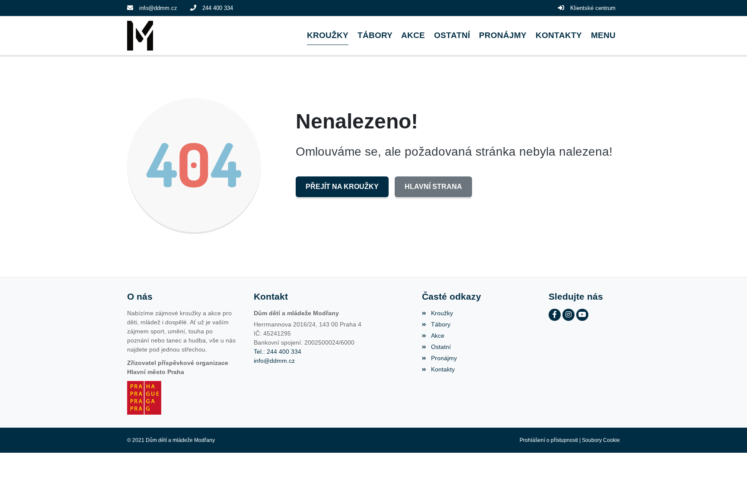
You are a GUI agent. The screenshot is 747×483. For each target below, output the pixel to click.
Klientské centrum (593, 8)
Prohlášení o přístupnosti (549, 440)
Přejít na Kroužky (342, 186)
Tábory (440, 324)
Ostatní (440, 346)
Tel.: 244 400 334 (277, 351)
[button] (603, 35)
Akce (437, 335)
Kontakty (442, 369)
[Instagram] (568, 315)
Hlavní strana (433, 186)
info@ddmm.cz (158, 8)
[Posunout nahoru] (727, 463)
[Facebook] (555, 315)
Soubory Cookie (601, 440)
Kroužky (442, 313)
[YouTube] (582, 315)
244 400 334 (217, 8)
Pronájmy (443, 358)
